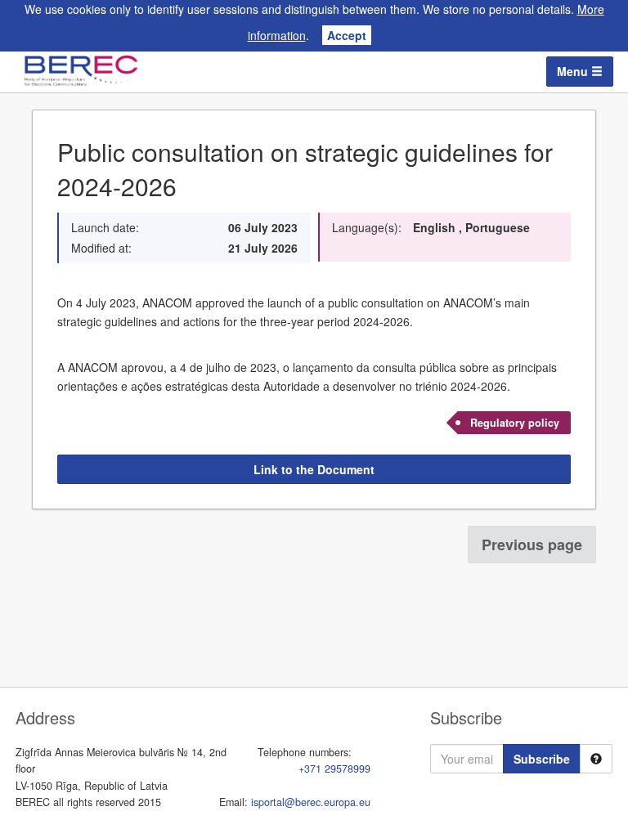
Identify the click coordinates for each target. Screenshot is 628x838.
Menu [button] (574, 71)
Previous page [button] (532, 544)
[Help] (596, 758)
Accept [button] (346, 35)
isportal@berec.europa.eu (310, 802)
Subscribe (542, 759)
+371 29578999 (334, 768)
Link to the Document (314, 469)
